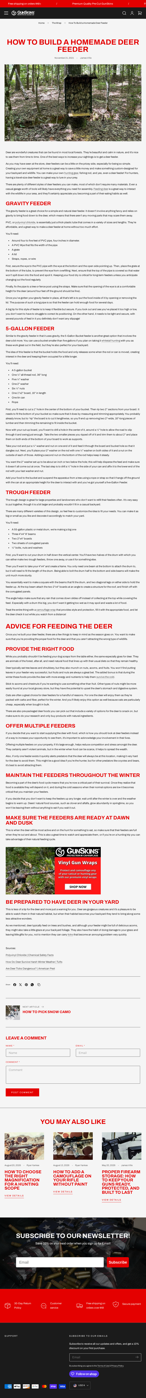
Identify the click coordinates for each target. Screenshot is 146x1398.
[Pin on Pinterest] (26, 984)
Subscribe (118, 1262)
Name (10, 1046)
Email (80, 1046)
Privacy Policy (117, 1366)
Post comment (22, 1092)
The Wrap (56, 23)
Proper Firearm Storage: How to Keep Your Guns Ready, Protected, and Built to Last (121, 1182)
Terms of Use (103, 1366)
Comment (13, 1062)
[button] (6, 13)
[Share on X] (20, 984)
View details (14, 1196)
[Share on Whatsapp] (32, 984)
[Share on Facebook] (15, 984)
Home (41, 23)
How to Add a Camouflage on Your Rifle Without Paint (72, 1178)
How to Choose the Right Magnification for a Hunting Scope (23, 1180)
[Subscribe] (137, 1357)
